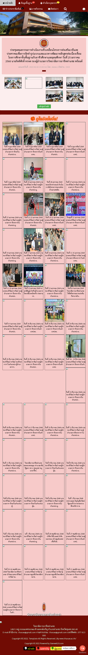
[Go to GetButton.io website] (82, 652)
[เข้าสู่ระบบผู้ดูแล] (84, 9)
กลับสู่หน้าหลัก (44, 106)
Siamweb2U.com (56, 643)
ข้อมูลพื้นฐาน (27, 2)
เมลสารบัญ (43, 648)
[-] (44, 20)
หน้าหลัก (9, 3)
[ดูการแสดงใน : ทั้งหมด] (44, 71)
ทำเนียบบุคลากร (50, 2)
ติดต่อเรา (54, 8)
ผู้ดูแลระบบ (57, 648)
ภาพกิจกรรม (37, 8)
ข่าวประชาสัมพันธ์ (14, 8)
